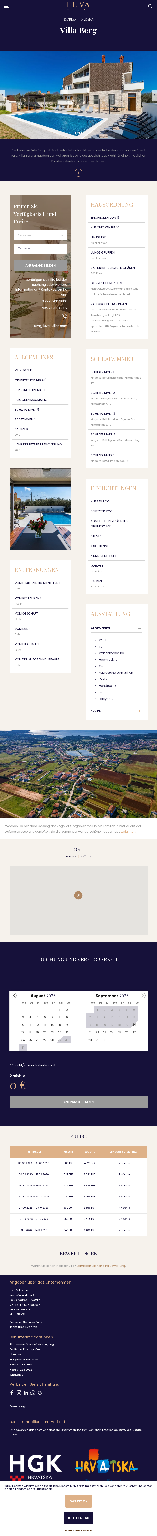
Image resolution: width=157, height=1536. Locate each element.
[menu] (6, 6)
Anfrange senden (40, 265)
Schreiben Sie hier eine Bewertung (101, 1266)
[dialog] (78, 1508)
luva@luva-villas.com (50, 325)
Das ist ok (79, 1501)
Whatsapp (17, 1375)
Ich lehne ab (78, 1518)
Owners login (18, 1406)
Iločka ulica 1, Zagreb (23, 1327)
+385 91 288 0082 (53, 308)
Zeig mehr (129, 831)
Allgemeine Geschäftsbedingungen (33, 1344)
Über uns (15, 1354)
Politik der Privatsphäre (25, 1349)
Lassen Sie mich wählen (77, 1530)
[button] (2, 95)
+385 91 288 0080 (53, 301)
